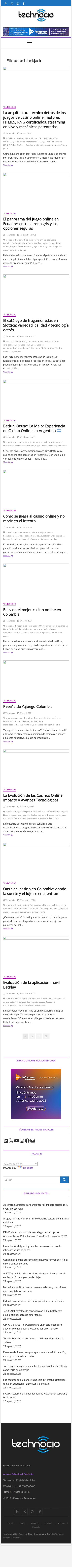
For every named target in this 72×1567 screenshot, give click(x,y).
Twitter (22, 1523)
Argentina (19, 442)
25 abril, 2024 (25, 527)
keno (25, 348)
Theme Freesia (34, 1534)
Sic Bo (44, 348)
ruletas (56, 818)
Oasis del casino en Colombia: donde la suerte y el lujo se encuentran (34, 891)
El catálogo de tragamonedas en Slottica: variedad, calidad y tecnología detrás (36, 325)
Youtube (61, 1523)
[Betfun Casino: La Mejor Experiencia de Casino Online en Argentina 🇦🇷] (36, 398)
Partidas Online (20, 632)
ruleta (36, 145)
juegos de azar (36, 629)
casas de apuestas (22, 535)
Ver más (11, 165)
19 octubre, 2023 (27, 993)
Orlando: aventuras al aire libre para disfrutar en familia (33, 1300)
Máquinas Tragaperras (48, 815)
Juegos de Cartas (51, 908)
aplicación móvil (13, 998)
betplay (13, 1002)
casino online (35, 138)
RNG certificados (25, 145)
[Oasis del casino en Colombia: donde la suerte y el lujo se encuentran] (36, 861)
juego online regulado (42, 246)
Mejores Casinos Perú (27, 818)
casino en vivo (22, 138)
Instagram (35, 1523)
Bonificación (32, 1002)
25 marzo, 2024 (26, 806)
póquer (12, 724)
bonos (51, 442)
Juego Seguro (27, 721)
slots (42, 145)
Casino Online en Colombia (44, 626)
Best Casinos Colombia (35, 905)
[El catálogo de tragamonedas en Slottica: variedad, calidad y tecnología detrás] (36, 292)
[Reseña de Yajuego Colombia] (36, 678)
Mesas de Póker (45, 818)
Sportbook (29, 1005)
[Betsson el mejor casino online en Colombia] (36, 582)
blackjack (10, 138)
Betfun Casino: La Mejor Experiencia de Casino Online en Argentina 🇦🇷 (34, 428)
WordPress (47, 1534)
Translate (28, 1167)
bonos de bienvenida (40, 341)
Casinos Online (35, 243)
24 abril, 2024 (25, 620)
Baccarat (19, 240)
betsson (18, 626)
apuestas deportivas (24, 718)
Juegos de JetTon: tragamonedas (24, 141)
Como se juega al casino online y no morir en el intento (34, 518)
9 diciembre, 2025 (27, 234)
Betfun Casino (31, 442)
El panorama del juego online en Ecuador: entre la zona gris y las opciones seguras (31, 223)
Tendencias (9, 107)
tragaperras (45, 632)
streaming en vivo (52, 145)
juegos (19, 348)
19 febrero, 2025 (27, 437)
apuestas (10, 240)
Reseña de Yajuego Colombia (28, 706)
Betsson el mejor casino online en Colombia (32, 612)
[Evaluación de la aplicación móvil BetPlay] (36, 954)
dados (13, 348)
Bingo (18, 341)
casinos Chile (14, 345)
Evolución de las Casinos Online (45, 811)
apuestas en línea (14, 532)
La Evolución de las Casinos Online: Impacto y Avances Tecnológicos (33, 797)
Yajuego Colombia (52, 724)
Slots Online (20, 250)
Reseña (19, 724)
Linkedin (10, 1523)
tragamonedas (16, 351)
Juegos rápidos (47, 141)
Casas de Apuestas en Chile (43, 535)
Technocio (10, 133)
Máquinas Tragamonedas (20, 912)
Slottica (51, 348)
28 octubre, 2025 (27, 336)
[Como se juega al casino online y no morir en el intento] (36, 488)
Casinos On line (36, 908)
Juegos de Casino (29, 539)
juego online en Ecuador (21, 246)
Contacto (28, 1474)
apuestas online (30, 532)
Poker (13, 145)
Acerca (7, 1474)
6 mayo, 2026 (25, 133)
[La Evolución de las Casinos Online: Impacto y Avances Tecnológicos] (36, 767)
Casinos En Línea (19, 243)
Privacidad (17, 1474)
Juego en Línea (48, 243)
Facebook (48, 1523)
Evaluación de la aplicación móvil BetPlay (31, 985)
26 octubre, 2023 (27, 900)
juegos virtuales (30, 815)
